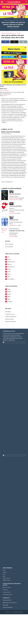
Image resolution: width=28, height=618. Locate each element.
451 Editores (8, 311)
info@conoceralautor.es (11, 602)
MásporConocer (6, 580)
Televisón (21, 20)
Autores (5, 572)
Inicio (4, 570)
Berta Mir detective (14, 194)
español (6, 20)
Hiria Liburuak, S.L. (13, 225)
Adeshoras (11, 236)
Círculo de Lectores (9, 314)
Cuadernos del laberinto (10, 316)
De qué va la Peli (6, 592)
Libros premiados (9, 246)
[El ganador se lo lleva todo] (4, 230)
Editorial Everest (13, 213)
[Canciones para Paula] (4, 207)
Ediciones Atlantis (9, 319)
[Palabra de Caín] (4, 221)
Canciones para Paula (15, 206)
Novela (17, 20)
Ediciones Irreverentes (10, 321)
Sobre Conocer (6, 578)
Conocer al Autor (18, 612)
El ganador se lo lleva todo (16, 230)
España (10, 20)
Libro (13, 20)
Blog (4, 576)
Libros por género (9, 244)
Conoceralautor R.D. (7, 594)
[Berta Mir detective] (4, 195)
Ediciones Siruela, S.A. (14, 199)
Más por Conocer (7, 587)
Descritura (5, 589)
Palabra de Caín (13, 219)
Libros (4, 574)
